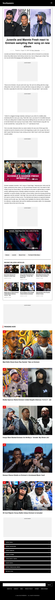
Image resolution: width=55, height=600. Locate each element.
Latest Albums (10, 554)
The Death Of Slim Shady (34, 255)
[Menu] (51, 3)
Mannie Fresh (22, 255)
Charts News (9, 563)
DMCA (21, 588)
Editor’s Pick (9, 571)
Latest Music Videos (11, 558)
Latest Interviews (11, 546)
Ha (28, 85)
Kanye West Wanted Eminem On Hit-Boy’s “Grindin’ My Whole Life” (27, 276)
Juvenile (14, 255)
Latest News (9, 542)
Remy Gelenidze (35, 50)
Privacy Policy (29, 588)
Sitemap (37, 588)
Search (49, 584)
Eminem (18, 58)
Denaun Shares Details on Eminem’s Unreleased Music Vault (24, 475)
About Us (9, 588)
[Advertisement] (27, 72)
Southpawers (8, 3)
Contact (16, 588)
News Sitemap (44, 588)
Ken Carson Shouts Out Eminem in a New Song (9, 275)
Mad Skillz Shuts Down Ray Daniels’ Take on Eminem (42, 275)
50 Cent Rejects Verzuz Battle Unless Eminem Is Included (27, 293)
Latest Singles (10, 550)
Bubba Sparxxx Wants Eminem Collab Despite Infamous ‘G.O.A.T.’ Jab (11, 294)
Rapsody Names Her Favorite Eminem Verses (43, 293)
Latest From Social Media (13, 567)
